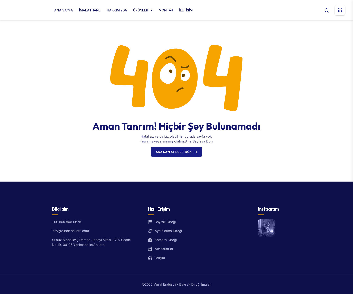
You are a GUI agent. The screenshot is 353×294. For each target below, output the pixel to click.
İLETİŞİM (186, 10)
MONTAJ (166, 10)
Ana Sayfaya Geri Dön (174, 152)
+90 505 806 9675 (66, 222)
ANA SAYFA (63, 10)
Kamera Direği (166, 240)
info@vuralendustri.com (70, 231)
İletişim (160, 258)
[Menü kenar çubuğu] (340, 10)
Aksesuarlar (164, 249)
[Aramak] (327, 10)
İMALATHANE (90, 10)
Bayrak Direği (165, 222)
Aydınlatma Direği (168, 231)
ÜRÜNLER (141, 10)
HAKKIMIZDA (117, 10)
